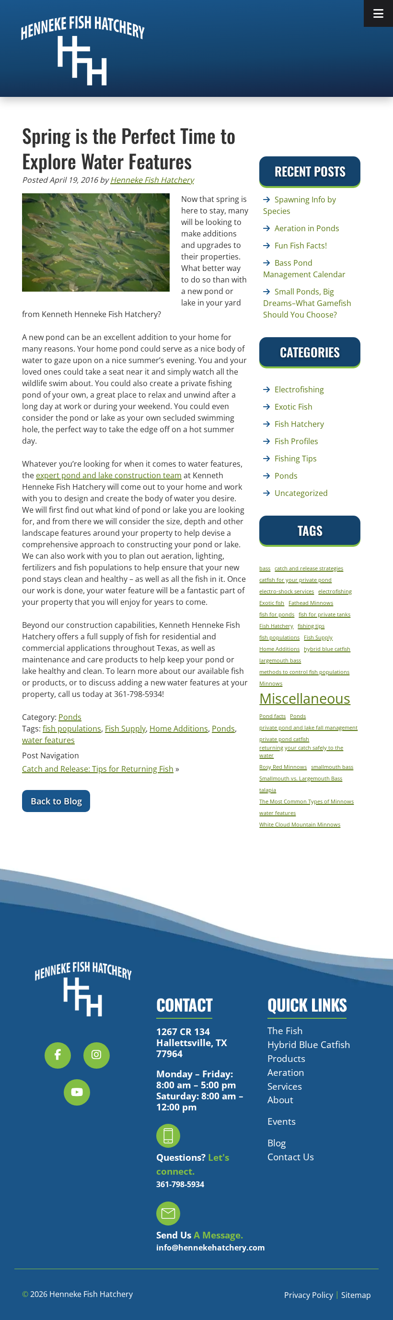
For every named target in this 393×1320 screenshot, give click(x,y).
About (280, 1099)
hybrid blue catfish (327, 649)
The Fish (285, 1030)
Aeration (285, 1071)
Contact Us (290, 1156)
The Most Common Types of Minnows (306, 801)
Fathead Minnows (311, 603)
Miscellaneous (304, 698)
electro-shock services (286, 591)
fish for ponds (276, 614)
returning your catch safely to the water (301, 751)
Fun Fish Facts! (301, 245)
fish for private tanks (324, 614)
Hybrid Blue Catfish (308, 1044)
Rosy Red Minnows (283, 767)
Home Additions (179, 728)
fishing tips (311, 626)
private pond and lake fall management (308, 727)
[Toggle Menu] (378, 13)
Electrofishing (299, 389)
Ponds (69, 717)
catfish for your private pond (295, 580)
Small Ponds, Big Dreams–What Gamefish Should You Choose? (307, 303)
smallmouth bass (332, 767)
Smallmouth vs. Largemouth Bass (300, 778)
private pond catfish (284, 739)
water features (48, 740)
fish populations (72, 728)
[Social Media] (63, 1060)
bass (264, 568)
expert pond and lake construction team (109, 475)
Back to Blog (56, 801)
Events (281, 1121)
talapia (267, 790)
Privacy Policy (308, 1295)
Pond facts (272, 716)
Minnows (270, 683)
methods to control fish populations (304, 672)
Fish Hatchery (299, 424)
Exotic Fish (293, 406)
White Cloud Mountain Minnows (299, 824)
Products (286, 1058)
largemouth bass (280, 660)
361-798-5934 (180, 1184)
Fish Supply (125, 728)
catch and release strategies (309, 568)
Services (284, 1085)
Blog (276, 1142)
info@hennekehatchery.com (210, 1247)
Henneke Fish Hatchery (152, 180)
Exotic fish (271, 603)
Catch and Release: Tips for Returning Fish (97, 769)
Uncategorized (301, 493)
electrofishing (335, 591)
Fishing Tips (296, 458)
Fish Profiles (296, 441)
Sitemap (356, 1295)
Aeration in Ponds (307, 228)
